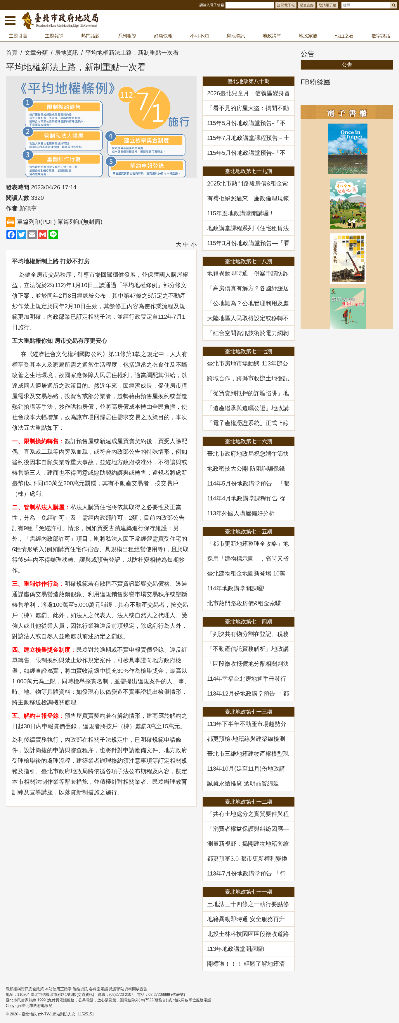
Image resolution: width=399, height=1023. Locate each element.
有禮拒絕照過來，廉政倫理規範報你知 (248, 198)
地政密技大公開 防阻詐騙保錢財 (246, 468)
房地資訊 (235, 35)
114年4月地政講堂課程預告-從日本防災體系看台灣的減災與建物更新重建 (248, 498)
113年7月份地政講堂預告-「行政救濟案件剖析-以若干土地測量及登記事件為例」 (246, 873)
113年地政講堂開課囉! (236, 949)
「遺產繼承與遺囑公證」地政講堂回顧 (248, 408)
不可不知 (199, 35)
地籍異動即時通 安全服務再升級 (246, 919)
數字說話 (381, 35)
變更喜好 (307, 5)
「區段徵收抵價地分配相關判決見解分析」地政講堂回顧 (248, 664)
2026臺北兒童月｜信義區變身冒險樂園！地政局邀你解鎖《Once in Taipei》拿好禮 (248, 93)
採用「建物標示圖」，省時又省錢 (248, 558)
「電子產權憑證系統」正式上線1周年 (248, 423)
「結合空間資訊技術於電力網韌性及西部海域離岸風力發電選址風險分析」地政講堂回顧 (248, 333)
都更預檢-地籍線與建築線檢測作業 (246, 739)
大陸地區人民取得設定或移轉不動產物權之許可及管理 (248, 318)
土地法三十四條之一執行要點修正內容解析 (248, 904)
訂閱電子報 (286, 5)
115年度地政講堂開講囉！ (241, 213)
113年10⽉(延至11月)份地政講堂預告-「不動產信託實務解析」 (246, 768)
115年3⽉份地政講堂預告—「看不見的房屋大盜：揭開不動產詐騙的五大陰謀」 (248, 243)
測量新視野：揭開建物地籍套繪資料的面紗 (248, 844)
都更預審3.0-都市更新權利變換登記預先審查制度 (247, 858)
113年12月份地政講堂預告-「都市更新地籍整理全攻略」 (248, 693)
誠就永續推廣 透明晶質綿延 (243, 783)
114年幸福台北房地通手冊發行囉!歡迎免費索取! (246, 679)
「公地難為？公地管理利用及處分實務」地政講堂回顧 (248, 303)
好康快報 (163, 35)
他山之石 (344, 35)
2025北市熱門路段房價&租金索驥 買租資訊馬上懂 (247, 183)
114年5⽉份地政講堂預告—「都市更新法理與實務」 (248, 483)
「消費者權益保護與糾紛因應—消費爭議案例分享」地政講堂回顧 (248, 829)
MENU (10, 20)
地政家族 (308, 35)
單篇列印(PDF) (36, 222)
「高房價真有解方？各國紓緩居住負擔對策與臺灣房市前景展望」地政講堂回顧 (248, 288)
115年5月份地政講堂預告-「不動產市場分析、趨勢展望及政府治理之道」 (248, 153)
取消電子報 (327, 5)
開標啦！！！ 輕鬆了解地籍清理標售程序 (246, 964)
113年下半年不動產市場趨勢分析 (246, 724)
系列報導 (127, 35)
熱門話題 (90, 35)
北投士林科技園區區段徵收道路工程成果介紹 (248, 934)
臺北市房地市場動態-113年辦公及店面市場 (247, 363)
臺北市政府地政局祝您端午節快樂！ (248, 454)
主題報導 (54, 35)
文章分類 (36, 52)
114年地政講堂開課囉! (236, 588)
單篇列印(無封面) (80, 222)
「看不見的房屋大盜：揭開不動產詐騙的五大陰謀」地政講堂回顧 (248, 108)
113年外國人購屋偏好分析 (241, 513)
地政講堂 (272, 35)
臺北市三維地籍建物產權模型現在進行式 (248, 754)
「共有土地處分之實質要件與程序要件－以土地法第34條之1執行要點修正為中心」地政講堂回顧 (248, 814)
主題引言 (18, 35)
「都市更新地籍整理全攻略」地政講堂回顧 (248, 544)
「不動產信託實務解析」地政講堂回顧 (248, 649)
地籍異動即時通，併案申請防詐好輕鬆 (248, 273)
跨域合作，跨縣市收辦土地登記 (248, 378)
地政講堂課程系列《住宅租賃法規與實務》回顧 (248, 228)
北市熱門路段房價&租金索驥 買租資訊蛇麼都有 (247, 603)
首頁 (12, 52)
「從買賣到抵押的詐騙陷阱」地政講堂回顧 (248, 393)
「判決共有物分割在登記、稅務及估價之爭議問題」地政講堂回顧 (248, 634)
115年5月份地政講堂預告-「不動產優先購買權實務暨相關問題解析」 (248, 123)
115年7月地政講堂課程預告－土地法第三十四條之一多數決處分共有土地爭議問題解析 (248, 138)
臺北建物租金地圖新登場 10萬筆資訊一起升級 (246, 573)
